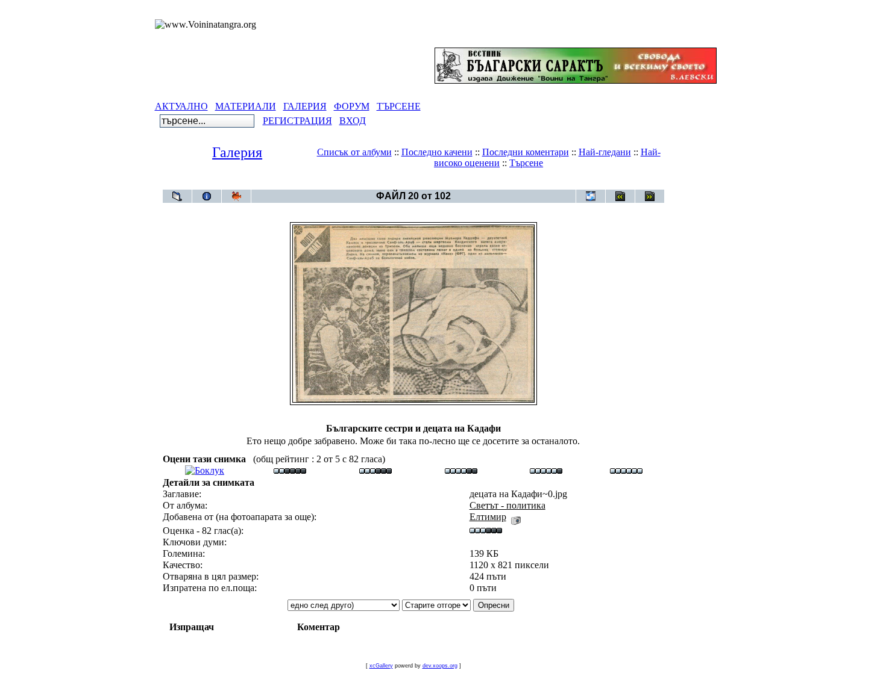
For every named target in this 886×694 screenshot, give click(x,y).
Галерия (237, 152)
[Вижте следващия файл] (649, 196)
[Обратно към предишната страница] (177, 196)
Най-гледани (605, 152)
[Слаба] (290, 470)
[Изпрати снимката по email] (590, 196)
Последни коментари (525, 152)
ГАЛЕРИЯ (305, 106)
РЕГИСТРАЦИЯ (297, 121)
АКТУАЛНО (181, 106)
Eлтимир (488, 517)
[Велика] (626, 470)
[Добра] (461, 470)
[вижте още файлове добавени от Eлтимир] (516, 517)
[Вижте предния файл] (620, 196)
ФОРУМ (351, 106)
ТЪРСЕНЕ (399, 106)
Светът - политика (435, 183)
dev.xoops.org (440, 666)
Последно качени (437, 152)
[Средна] (375, 470)
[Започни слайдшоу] (236, 196)
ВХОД (352, 121)
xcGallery (381, 666)
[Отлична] (546, 470)
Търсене (526, 163)
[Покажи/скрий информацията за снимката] (206, 196)
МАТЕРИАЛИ (245, 106)
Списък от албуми (354, 152)
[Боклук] (204, 470)
